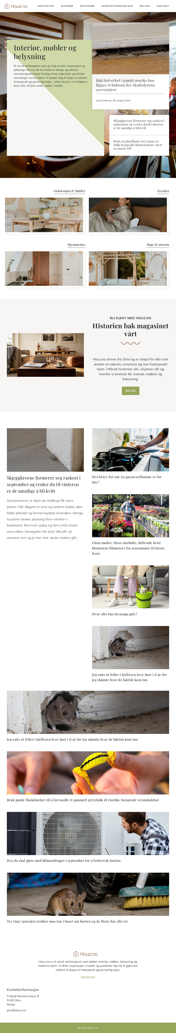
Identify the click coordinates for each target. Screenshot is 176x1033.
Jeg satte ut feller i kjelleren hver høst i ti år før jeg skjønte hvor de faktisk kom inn (72, 739)
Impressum (88, 976)
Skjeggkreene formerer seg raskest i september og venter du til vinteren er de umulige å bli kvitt (138, 124)
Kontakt (163, 6)
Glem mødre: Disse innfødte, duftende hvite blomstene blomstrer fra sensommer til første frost (128, 547)
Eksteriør (87, 6)
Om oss (145, 6)
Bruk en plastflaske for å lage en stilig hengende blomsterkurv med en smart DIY (137, 144)
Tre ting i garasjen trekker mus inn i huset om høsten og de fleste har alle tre (67, 921)
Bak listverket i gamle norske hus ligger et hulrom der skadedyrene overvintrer (125, 85)
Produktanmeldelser (117, 6)
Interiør (67, 6)
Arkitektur (46, 6)
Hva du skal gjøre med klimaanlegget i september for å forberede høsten (64, 860)
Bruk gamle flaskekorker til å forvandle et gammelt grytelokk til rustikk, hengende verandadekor (83, 800)
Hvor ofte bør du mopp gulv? (114, 614)
